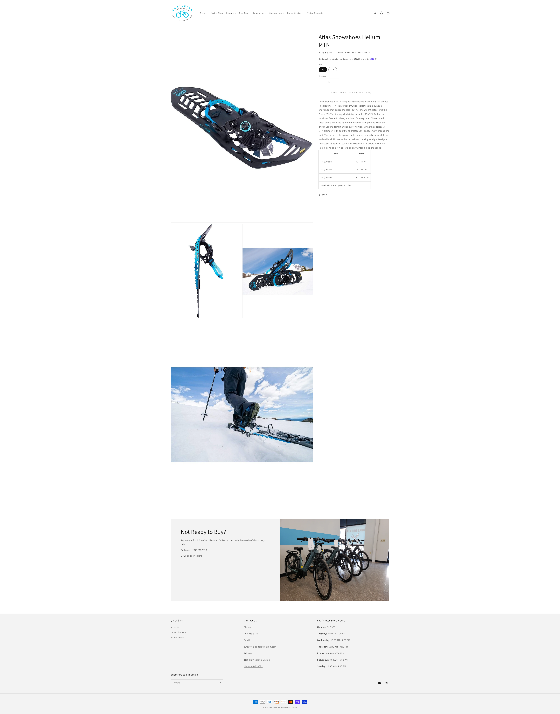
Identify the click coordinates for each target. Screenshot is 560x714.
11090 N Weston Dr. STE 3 (257, 659)
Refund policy (177, 637)
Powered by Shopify (290, 707)
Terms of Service (178, 632)
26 (323, 69)
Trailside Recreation (276, 707)
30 (332, 69)
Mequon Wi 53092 (253, 666)
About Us (175, 627)
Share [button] (324, 194)
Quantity (322, 76)
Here (199, 555)
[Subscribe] (220, 682)
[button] (203, 13)
